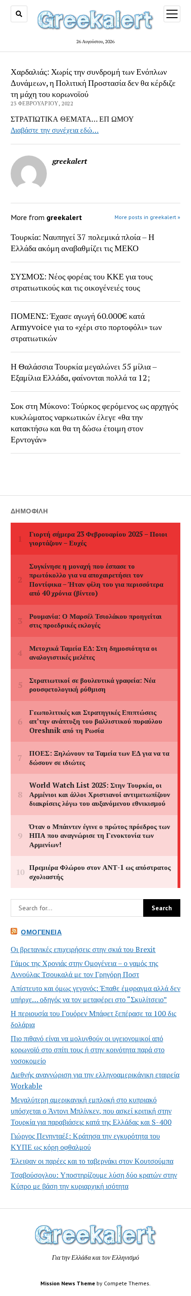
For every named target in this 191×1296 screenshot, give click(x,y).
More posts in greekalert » (147, 217)
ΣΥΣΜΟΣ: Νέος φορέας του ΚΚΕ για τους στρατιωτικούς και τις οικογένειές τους (82, 282)
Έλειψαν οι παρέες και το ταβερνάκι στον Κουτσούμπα (92, 1161)
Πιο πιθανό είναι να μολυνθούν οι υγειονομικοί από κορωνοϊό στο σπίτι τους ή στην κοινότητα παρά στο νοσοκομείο (88, 1049)
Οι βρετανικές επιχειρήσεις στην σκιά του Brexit (83, 949)
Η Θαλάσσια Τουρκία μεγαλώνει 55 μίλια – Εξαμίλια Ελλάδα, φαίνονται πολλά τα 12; (84, 372)
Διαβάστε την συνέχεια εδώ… (55, 130)
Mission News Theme (67, 1283)
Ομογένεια (41, 932)
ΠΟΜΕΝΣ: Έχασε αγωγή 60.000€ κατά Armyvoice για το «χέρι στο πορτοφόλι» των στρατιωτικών (86, 326)
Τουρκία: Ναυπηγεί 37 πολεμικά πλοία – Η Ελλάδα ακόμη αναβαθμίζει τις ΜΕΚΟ (82, 242)
